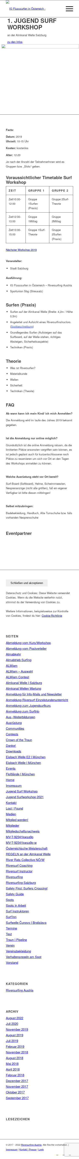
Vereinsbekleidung (18, 951)
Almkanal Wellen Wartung (23, 688)
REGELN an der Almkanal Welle (28, 854)
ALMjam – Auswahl (19, 671)
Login (41, 1149)
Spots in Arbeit (16, 905)
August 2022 (14, 1018)
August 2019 (14, 1035)
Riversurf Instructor (19, 871)
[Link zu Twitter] (70, 1154)
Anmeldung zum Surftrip (22, 711)
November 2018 (17, 1052)
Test (9, 934)
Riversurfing (14, 877)
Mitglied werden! (17, 819)
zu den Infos (15, 42)
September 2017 (17, 1098)
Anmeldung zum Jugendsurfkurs (28, 705)
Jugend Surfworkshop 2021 (25, 797)
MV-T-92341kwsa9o (19, 837)
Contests (12, 734)
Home (10, 779)
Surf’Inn (11, 917)
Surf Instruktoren (17, 911)
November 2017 (17, 1086)
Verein (10, 945)
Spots (10, 899)
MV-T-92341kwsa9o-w (21, 842)
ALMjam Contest (17, 677)
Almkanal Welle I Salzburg (24, 682)
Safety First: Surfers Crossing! (27, 888)
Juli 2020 (12, 1023)
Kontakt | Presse (27, 1149)
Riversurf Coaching (19, 865)
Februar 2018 (15, 1075)
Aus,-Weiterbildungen (20, 717)
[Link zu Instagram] (63, 1154)
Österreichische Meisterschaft (26, 848)
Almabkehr (13, 654)
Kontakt (11, 802)
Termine (11, 928)
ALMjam (11, 665)
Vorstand (12, 962)
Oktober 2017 (15, 1092)
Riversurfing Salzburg (21, 882)
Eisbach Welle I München (23, 762)
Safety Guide (15, 894)
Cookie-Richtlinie (52, 616)
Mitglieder (12, 825)
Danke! (11, 745)
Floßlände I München (20, 774)
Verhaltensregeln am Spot (23, 956)
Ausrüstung (14, 722)
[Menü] (67, 8)
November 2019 (17, 1029)
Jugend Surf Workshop (21, 791)
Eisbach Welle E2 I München (26, 757)
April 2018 (13, 1069)
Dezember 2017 (17, 1080)
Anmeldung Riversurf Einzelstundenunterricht (37, 700)
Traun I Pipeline (16, 939)
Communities (15, 728)
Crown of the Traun (19, 739)
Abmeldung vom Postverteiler (26, 648)
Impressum (14, 785)
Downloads (13, 751)
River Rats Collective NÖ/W (25, 859)
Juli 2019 (12, 1040)
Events (11, 768)
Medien (11, 814)
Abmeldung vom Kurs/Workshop (28, 642)
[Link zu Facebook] (57, 1154)
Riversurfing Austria (19, 990)
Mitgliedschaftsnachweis (23, 831)
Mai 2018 (12, 1063)
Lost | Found (14, 808)
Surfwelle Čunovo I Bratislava (26, 922)
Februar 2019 (15, 1046)
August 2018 (14, 1058)
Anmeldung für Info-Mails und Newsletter (34, 694)
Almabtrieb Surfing (18, 660)
